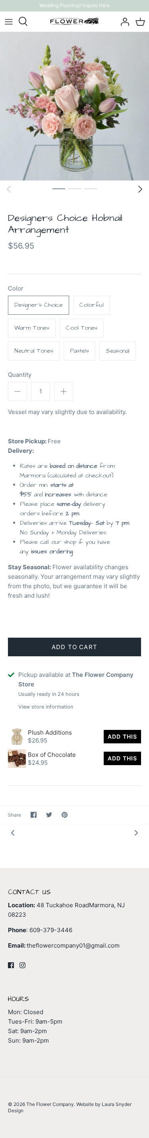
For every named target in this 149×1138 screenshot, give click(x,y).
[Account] (123, 21)
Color (15, 288)
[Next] (140, 189)
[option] (74, 106)
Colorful (91, 305)
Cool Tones (81, 328)
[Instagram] (22, 965)
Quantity (19, 374)
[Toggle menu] (8, 21)
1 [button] (59, 188)
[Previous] (8, 189)
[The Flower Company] (74, 21)
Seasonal (118, 351)
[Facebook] (11, 965)
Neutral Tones (33, 351)
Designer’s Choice (38, 305)
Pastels (79, 351)
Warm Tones (31, 328)
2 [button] (75, 188)
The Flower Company (50, 1104)
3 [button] (91, 188)
